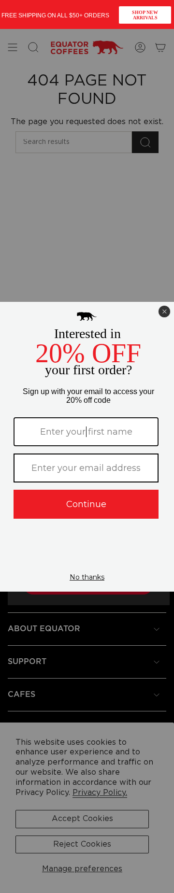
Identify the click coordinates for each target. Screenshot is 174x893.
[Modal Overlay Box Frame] (87, 14)
